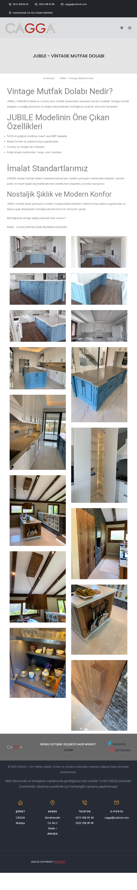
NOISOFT (60, 862)
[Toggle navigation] (130, 28)
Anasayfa (48, 78)
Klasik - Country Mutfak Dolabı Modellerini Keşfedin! (37, 227)
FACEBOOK (119, 744)
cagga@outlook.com (117, 817)
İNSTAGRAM (122, 750)
